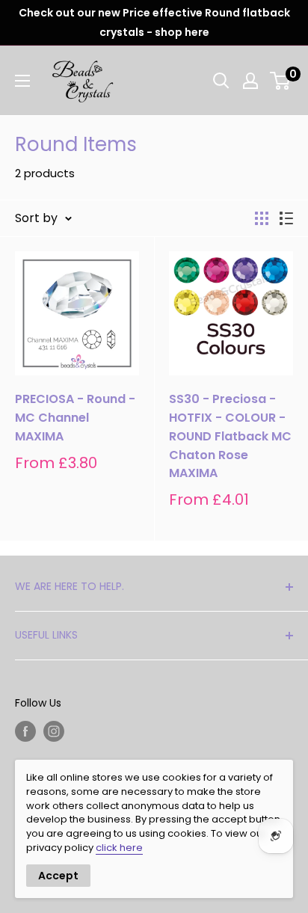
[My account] (250, 81)
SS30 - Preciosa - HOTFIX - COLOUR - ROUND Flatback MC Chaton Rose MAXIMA (230, 436)
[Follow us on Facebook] (25, 731)
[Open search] (221, 81)
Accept (58, 875)
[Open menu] (22, 81)
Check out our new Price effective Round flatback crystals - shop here (154, 22)
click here (119, 847)
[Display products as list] (286, 218)
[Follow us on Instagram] (53, 731)
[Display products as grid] (261, 218)
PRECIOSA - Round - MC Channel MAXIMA (75, 417)
